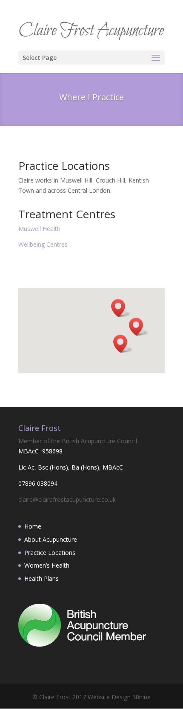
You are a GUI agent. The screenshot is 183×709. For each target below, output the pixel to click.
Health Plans (41, 578)
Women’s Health (46, 565)
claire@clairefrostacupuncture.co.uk (67, 499)
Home (32, 526)
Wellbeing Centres (43, 244)
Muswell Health (39, 229)
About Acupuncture (50, 539)
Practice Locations (49, 553)
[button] (121, 308)
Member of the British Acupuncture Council (77, 441)
